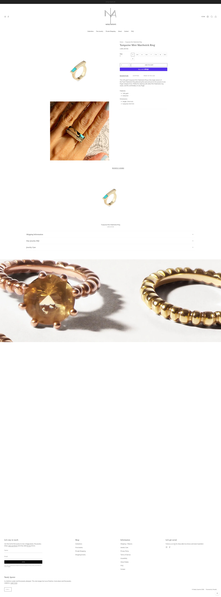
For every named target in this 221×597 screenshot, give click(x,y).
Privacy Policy (32, 565)
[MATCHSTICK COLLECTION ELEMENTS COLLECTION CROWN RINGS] (110, 300)
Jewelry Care (31, 247)
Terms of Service (126, 555)
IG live (29, 546)
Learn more (13, 583)
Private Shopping (80, 551)
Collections (78, 544)
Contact (123, 569)
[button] (212, 16)
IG (174, 544)
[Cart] (216, 16)
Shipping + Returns (126, 544)
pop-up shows (12, 546)
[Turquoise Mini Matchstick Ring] (110, 197)
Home (121, 42)
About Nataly (125, 562)
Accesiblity (124, 558)
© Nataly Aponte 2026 (198, 589)
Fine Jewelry (79, 547)
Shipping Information (34, 234)
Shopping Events (80, 555)
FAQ (122, 566)
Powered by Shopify (211, 589)
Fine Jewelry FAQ (32, 241)
